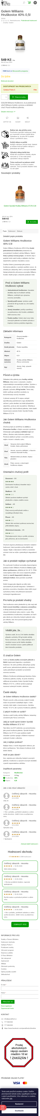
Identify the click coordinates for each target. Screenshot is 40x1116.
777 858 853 (8, 1022)
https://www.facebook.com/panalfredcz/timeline (20, 1028)
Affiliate (3, 963)
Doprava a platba (7, 953)
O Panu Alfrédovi (6, 955)
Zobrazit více (20, 924)
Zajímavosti (5, 961)
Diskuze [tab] (19, 231)
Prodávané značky (7, 947)
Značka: (8, 22)
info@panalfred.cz (10, 1019)
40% (15, 778)
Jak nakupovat (6, 958)
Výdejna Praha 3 (6, 945)
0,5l (15, 780)
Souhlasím (19, 1111)
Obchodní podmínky (8, 966)
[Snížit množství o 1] (9, 98)
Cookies (4, 969)
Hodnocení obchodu (20, 851)
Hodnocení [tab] (11, 231)
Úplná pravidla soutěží (8, 972)
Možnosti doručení (7, 81)
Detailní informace (7, 112)
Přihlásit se (8, 1002)
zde (10, 1098)
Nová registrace (6, 1006)
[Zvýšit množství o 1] (9, 96)
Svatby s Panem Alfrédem (9, 939)
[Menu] (35, 3)
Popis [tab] (5, 231)
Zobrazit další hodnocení (29, 844)
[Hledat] (24, 3)
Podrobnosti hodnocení (29, 20)
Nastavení (19, 1104)
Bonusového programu (20, 71)
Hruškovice (18, 773)
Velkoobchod (5, 974)
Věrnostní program (7, 950)
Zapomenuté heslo (7, 1008)
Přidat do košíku (20, 97)
